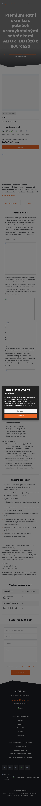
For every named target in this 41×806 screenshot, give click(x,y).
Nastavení (20, 411)
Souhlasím (20, 416)
